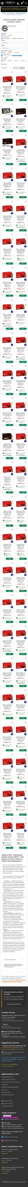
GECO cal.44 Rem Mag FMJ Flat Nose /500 (7, 151)
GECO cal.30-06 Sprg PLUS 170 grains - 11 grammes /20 (21, 184)
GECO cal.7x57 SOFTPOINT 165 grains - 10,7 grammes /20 (7, 546)
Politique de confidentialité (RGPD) (10, 1087)
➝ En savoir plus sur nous (8, 1019)
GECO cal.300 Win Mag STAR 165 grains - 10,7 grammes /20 (7, 316)
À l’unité (10, 52)
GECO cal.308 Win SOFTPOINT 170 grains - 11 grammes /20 (20, 382)
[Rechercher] (26, 3)
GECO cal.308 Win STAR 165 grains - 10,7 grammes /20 (7, 414)
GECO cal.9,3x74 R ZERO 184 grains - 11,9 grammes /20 (20, 835)
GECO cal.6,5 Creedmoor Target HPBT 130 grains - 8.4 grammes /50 (7, 445)
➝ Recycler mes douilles (8, 1066)
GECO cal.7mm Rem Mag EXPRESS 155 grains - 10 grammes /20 (7, 479)
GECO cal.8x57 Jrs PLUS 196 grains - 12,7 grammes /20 (20, 674)
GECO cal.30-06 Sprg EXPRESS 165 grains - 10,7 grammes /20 (7, 184)
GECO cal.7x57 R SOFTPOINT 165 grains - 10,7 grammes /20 (20, 513)
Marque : (3, 40)
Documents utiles (6, 1092)
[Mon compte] (17, 3)
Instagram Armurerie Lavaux (10, 1140)
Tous (4, 52)
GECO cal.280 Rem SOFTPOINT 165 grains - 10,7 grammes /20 (20, 151)
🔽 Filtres (16, 67)
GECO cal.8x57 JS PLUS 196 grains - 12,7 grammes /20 (7, 738)
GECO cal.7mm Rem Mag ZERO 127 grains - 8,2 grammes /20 (7, 513)
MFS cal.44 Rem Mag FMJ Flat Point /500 (7, 120)
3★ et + (17, 60)
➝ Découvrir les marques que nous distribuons (13, 1020)
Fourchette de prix (5, 54)
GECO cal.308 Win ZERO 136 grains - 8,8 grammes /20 (20, 414)
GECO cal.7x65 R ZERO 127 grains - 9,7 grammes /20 (7, 674)
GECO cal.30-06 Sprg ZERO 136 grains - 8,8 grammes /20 (7, 251)
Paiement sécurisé (7, 1101)
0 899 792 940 (7, 1115)
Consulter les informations (14, 1004)
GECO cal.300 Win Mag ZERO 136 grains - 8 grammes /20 (7, 349)
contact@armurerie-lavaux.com (11, 1119)
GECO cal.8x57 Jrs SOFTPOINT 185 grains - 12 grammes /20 (7, 706)
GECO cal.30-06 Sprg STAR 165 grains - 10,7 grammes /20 (21, 217)
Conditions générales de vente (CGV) (11, 1082)
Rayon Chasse (10, 13)
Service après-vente (8, 1106)
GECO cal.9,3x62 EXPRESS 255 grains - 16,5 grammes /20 (7, 771)
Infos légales (5, 1084)
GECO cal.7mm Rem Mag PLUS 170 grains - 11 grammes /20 (21, 478)
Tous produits (6, 38)
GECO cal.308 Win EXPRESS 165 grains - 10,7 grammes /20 (20, 349)
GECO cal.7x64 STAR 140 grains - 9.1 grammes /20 (7, 611)
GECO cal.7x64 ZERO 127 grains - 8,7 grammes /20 (20, 611)
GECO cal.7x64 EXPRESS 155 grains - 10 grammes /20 (20, 546)
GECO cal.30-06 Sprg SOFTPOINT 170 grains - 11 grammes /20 (7, 217)
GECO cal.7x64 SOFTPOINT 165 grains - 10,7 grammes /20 (20, 579)
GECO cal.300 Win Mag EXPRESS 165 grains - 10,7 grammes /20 (20, 251)
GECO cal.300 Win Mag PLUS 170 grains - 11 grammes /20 (7, 284)
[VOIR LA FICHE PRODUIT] (6, 72)
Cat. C (10, 35)
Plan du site (4, 1089)
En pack (17, 52)
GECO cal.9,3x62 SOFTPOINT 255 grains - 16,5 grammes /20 (7, 803)
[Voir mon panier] (21, 3)
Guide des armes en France (8, 1079)
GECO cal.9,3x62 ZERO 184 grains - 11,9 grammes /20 (20, 802)
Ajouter (9, 99)
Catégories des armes (7, 1077)
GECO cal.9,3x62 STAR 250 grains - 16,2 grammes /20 (20, 315)
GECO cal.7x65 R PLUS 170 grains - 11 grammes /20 (7, 642)
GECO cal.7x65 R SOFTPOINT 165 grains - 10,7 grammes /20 (20, 642)
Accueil (4, 13)
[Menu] (2, 3)
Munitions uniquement (17, 38)
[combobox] (14, 43)
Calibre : (3, 45)
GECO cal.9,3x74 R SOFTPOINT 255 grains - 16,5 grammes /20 (7, 835)
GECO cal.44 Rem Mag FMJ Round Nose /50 (20, 120)
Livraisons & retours (8, 1103)
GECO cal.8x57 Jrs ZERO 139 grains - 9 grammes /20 (20, 706)
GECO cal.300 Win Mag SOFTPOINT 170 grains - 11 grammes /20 (20, 284)
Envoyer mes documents (8, 1094)
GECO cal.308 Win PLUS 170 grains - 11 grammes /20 (7, 382)
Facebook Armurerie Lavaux (10, 1137)
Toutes (4, 35)
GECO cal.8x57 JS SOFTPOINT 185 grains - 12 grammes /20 (20, 738)
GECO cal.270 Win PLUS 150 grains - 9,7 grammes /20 (20, 88)
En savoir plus (12, 26)
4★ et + (10, 60)
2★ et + (23, 60)
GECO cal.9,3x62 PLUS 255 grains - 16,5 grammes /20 (20, 770)
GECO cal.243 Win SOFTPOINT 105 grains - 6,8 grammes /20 (7, 88)
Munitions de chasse (21, 13)
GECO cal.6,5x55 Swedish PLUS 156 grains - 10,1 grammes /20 (20, 445)
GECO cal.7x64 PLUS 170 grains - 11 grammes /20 (7, 579)
